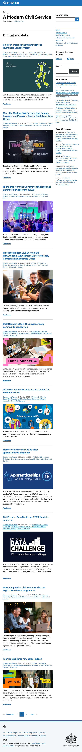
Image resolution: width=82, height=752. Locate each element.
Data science (22, 54)
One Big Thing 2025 (63, 35)
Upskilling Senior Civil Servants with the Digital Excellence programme (24, 589)
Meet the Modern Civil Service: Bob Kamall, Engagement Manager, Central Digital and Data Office (28, 116)
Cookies (42, 736)
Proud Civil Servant (35, 125)
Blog (5, 12)
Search (59, 66)
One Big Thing (23, 125)
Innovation (43, 54)
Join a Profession (61, 32)
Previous (10, 714)
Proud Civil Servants (10, 56)
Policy (50, 54)
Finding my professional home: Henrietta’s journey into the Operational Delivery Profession (67, 110)
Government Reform (10, 52)
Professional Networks (30, 665)
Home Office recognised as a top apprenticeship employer (20, 451)
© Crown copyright (71, 746)
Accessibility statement (27, 736)
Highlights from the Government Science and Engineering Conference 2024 (27, 188)
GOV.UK (42, 733)
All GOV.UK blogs (10, 733)
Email (60, 59)
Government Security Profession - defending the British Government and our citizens (67, 102)
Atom (72, 59)
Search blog (62, 15)
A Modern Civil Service (27, 17)
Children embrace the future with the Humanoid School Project (22, 46)
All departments (9, 736)
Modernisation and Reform (31, 597)
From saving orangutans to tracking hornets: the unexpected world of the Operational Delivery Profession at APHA (67, 136)
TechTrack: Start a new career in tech (22, 658)
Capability (14, 54)
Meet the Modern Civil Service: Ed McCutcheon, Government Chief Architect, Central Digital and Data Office (26, 255)
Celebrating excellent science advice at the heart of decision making (66, 85)
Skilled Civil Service (24, 56)
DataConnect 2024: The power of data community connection (23, 325)
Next (32, 714)
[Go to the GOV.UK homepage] (11, 3)
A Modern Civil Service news (65, 38)
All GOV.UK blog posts (28, 733)
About (58, 30)
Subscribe (59, 40)
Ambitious (6, 54)
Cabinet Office (19, 21)
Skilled (13, 528)
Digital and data (33, 54)
